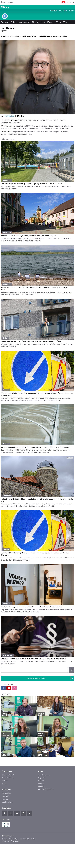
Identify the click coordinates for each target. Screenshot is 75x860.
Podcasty (5, 799)
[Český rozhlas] (7, 2)
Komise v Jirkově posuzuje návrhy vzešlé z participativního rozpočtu (29, 236)
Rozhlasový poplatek (45, 789)
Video (58, 22)
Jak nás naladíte (44, 775)
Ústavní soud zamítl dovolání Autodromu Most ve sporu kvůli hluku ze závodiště (33, 659)
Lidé (43, 22)
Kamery (71, 11)
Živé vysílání (6, 793)
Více (66, 22)
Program (53, 11)
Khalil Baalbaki (9, 116)
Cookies (4, 839)
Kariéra (40, 784)
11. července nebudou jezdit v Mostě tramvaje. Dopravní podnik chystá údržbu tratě (35, 447)
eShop (4, 784)
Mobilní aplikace (7, 802)
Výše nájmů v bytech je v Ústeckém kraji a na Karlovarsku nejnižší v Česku (31, 341)
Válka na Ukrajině (8, 775)
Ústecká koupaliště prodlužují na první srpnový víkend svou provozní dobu (31, 184)
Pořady (14, 22)
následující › (71, 670)
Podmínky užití (24, 839)
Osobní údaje (13, 839)
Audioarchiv (63, 11)
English (33, 839)
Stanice (4, 781)
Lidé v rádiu (42, 781)
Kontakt (41, 786)
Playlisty (36, 22)
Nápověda (42, 778)
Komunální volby (8, 778)
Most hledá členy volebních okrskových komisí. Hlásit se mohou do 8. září (31, 607)
